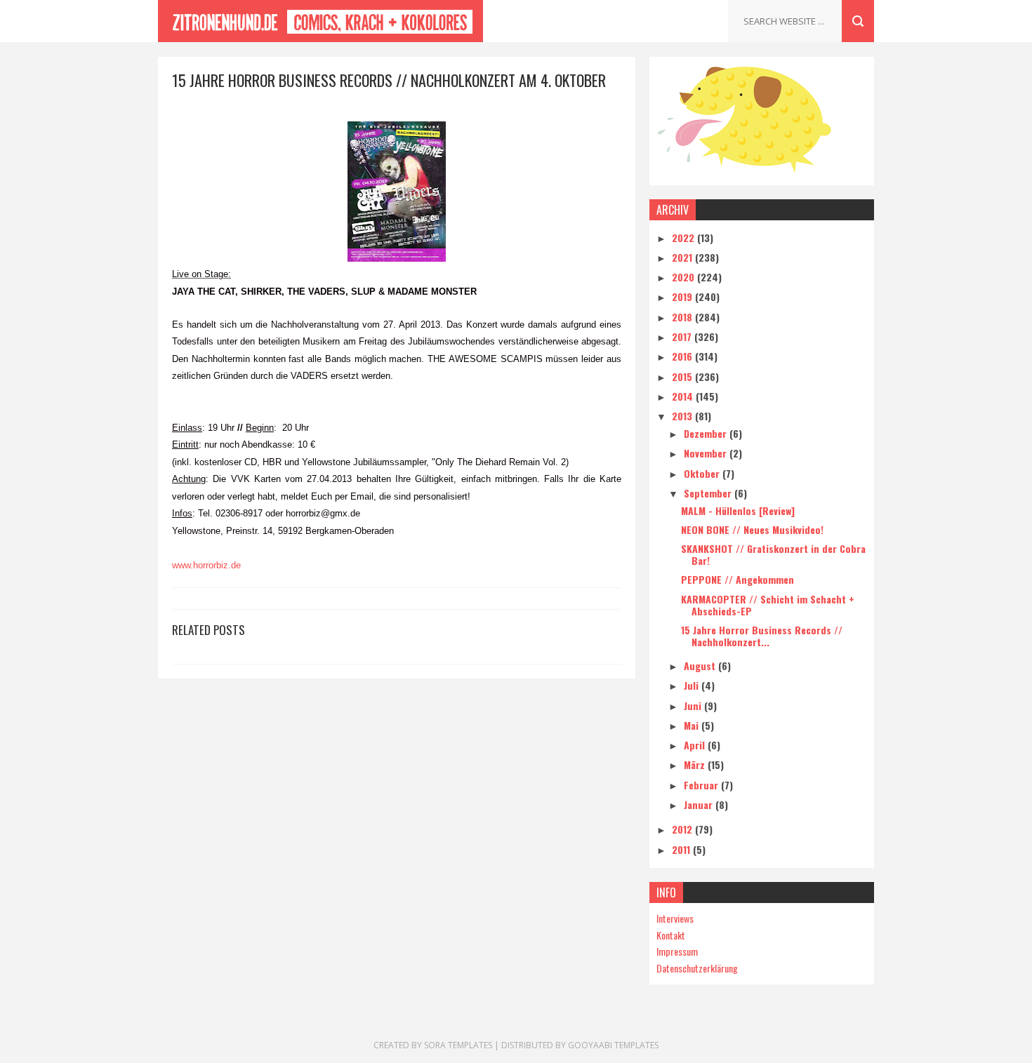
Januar (699, 804)
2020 (684, 276)
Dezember (706, 433)
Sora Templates (458, 1045)
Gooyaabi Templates (613, 1045)
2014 (684, 396)
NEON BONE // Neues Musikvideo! (752, 529)
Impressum (677, 951)
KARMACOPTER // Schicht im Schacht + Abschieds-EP (767, 604)
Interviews (675, 918)
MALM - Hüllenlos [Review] (738, 510)
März (696, 764)
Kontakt (670, 935)
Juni (694, 705)
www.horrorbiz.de (206, 565)
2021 (683, 257)
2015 (683, 376)
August (701, 665)
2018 (683, 316)
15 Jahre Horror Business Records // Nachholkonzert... (761, 635)
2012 (683, 829)
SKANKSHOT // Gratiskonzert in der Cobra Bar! (773, 554)
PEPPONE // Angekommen (737, 579)
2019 (683, 296)
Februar (702, 784)
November (706, 453)
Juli (692, 685)
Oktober (703, 473)
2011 (682, 849)
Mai (692, 725)
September (709, 493)
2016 (683, 356)
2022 (684, 237)
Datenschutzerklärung (697, 968)
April (696, 744)
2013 (683, 415)
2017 (683, 336)
